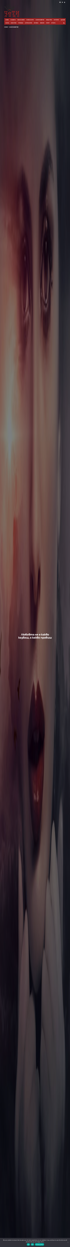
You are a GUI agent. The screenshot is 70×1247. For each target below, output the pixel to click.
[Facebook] (60, 2)
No (32, 1244)
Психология (30, 19)
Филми (42, 22)
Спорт (48, 22)
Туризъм (20, 22)
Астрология (28, 22)
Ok (28, 1244)
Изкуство (13, 22)
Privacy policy (39, 1244)
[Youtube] (64, 2)
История (56, 19)
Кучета (53, 22)
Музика (36, 22)
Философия (21, 19)
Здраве (63, 19)
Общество (49, 19)
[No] (68, 1242)
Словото (13, 19)
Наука (7, 22)
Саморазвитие (40, 19)
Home (7, 19)
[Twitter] (62, 2)
